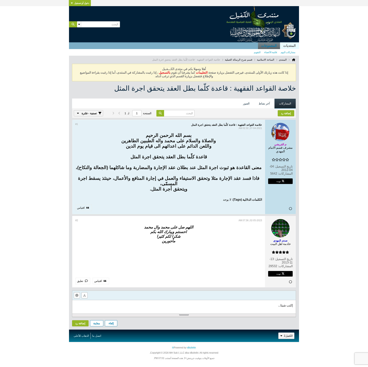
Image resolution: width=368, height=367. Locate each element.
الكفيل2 (288, 335)
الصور (246, 103)
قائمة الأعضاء (270, 52)
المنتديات (289, 46)
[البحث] (73, 24)
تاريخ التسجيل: (284, 166)
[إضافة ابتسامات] (77, 295)
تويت (278, 181)
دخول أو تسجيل (81, 3)
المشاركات (285, 103)
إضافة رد (80, 323)
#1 (76, 124)
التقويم (257, 52)
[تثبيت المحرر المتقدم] (84, 295)
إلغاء (111, 323)
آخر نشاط (264, 103)
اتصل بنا (96, 335)
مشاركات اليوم (288, 52)
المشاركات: (285, 173)
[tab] (285, 104)
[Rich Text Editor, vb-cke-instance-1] (184, 307)
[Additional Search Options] (79, 24)
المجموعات (269, 46)
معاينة (96, 323)
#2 (76, 220)
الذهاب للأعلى (81, 335)
